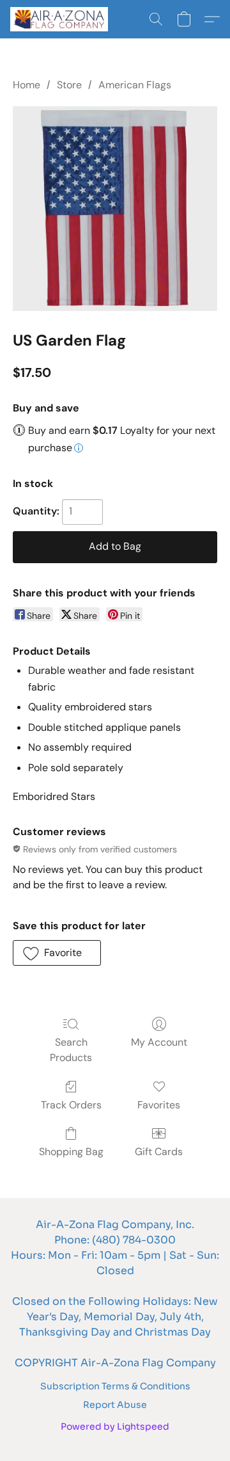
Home (26, 85)
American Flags (134, 85)
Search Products (71, 1049)
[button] (61, 19)
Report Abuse (115, 1404)
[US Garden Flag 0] (115, 208)
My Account (159, 1042)
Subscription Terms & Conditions (115, 1386)
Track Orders (71, 1105)
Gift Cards (159, 1151)
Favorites (158, 1105)
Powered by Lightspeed (115, 1426)
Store (69, 85)
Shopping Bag (71, 1151)
